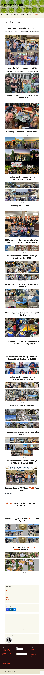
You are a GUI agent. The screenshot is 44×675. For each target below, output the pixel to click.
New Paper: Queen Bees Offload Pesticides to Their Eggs (6, 650)
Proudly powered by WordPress (10, 671)
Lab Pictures (36, 14)
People (7, 14)
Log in (32, 651)
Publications (22, 14)
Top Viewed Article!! (5, 661)
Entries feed (33, 652)
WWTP (31, 488)
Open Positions (4, 17)
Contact (10, 17)
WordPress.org (33, 656)
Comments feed (33, 654)
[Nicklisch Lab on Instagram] (7, 609)
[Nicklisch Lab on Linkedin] (11, 609)
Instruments (29, 14)
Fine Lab (9, 503)
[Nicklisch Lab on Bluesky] (14, 609)
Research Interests (14, 14)
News (2, 14)
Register (32, 649)
